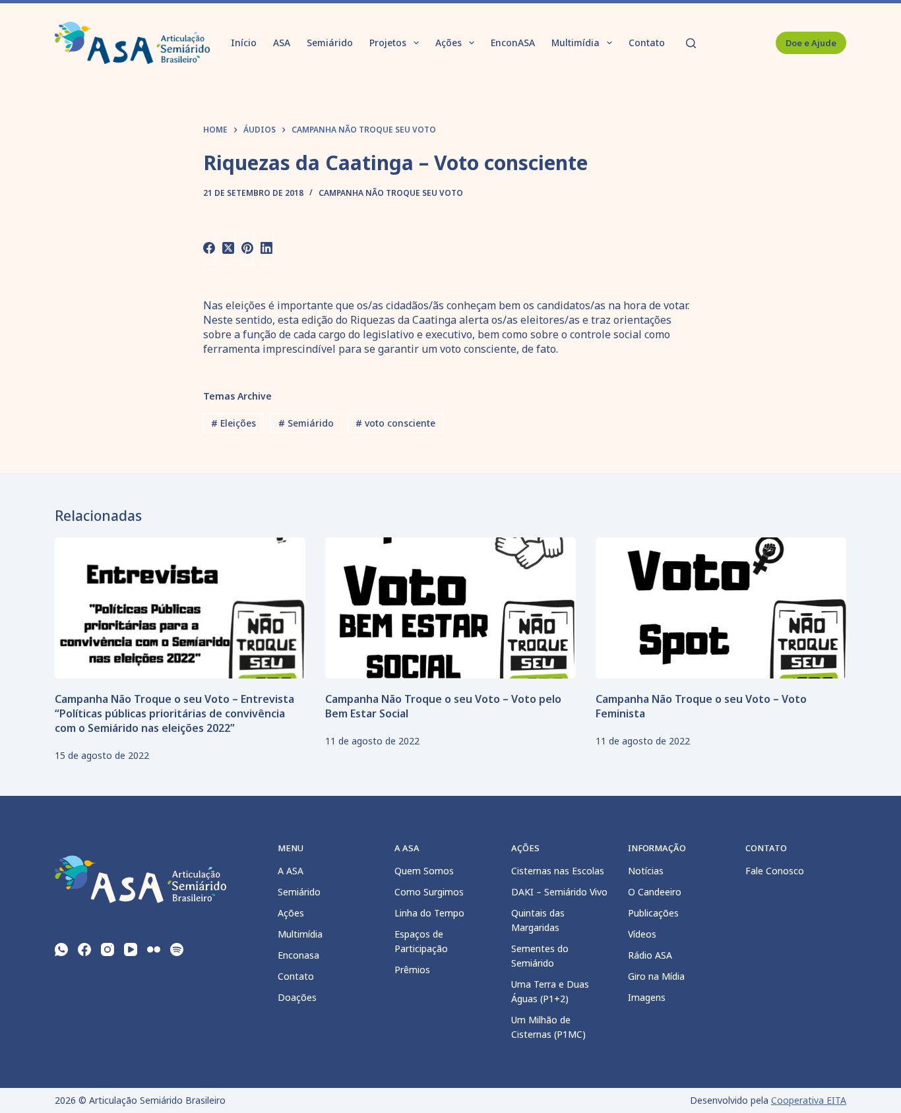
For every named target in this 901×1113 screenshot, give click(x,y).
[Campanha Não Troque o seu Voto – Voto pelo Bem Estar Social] (450, 607)
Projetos (387, 42)
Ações (448, 42)
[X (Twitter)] (228, 248)
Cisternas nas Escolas (557, 870)
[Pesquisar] (691, 43)
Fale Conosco (774, 870)
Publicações (653, 913)
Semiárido (330, 42)
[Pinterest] (247, 248)
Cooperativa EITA (808, 1100)
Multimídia (575, 42)
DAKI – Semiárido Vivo (559, 892)
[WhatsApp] (61, 949)
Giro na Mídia (656, 976)
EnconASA (513, 42)
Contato (647, 42)
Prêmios (412, 969)
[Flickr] (153, 949)
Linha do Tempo (429, 913)
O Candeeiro (654, 892)
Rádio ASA (650, 955)
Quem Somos (424, 870)
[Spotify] (176, 949)
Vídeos (642, 934)
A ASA (290, 870)
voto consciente (395, 423)
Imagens (647, 997)
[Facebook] (209, 248)
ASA (281, 42)
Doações (297, 997)
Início (244, 42)
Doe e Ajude (811, 43)
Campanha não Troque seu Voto (391, 192)
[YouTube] (130, 949)
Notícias (646, 870)
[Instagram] (107, 949)
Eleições (233, 423)
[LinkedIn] (267, 248)
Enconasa (298, 955)
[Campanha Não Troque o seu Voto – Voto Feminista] (721, 607)
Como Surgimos (429, 892)
